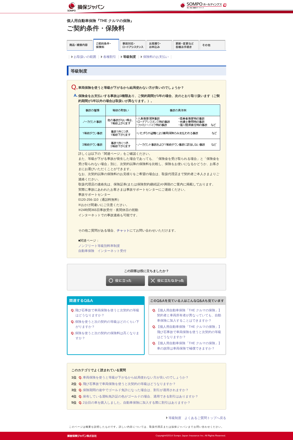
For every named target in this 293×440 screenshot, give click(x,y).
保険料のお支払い (156, 57)
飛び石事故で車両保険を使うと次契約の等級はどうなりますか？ (129, 384)
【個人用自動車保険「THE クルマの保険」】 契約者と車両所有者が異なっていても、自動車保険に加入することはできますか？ (189, 315)
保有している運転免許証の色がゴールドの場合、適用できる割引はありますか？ (140, 396)
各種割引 (109, 57)
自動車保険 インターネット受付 (102, 251)
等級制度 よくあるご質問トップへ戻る (197, 418)
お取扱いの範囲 (85, 57)
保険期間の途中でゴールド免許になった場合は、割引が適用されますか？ (136, 390)
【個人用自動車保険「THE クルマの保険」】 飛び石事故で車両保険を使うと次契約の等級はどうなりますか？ (189, 332)
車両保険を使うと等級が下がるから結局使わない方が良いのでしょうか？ (136, 377)
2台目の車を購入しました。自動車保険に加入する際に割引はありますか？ (136, 402)
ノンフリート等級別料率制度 (99, 246)
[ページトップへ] (217, 434)
